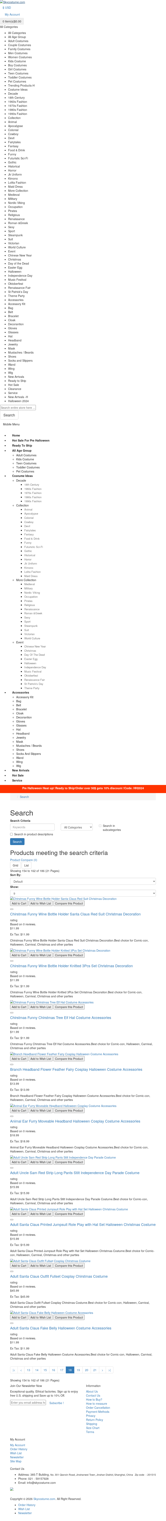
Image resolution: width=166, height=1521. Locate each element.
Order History (18, 1449)
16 (53, 1370)
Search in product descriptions (33, 834)
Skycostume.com (44, 1499)
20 (86, 1370)
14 (36, 1370)
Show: (14, 887)
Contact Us (93, 1395)
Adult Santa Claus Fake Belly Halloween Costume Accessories (60, 1327)
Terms (90, 1432)
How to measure (96, 1403)
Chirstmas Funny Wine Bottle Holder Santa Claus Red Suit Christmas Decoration (75, 913)
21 (95, 1370)
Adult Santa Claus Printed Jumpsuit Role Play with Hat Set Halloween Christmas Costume (83, 1224)
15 (45, 1370)
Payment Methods (97, 1412)
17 (61, 1370)
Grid (15, 865)
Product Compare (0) (23, 860)
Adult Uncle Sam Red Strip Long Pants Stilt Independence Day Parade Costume (74, 1172)
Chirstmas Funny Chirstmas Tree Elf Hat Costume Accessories (60, 1017)
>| (109, 1370)
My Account (17, 1445)
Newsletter (17, 1457)
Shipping (91, 1424)
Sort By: (15, 875)
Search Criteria (20, 821)
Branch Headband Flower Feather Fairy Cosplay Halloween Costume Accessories (76, 1069)
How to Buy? (94, 1399)
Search (24, 797)
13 (28, 1370)
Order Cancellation (98, 1408)
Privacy (90, 1416)
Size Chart (92, 1428)
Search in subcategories (112, 828)
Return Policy (94, 1420)
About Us (92, 1391)
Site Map (15, 1461)
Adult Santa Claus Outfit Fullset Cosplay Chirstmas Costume (59, 1276)
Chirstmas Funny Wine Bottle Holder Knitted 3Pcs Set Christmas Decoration (71, 965)
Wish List (16, 1453)
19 (78, 1370)
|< (14, 1370)
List (26, 865)
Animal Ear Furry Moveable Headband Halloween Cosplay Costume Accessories (75, 1121)
